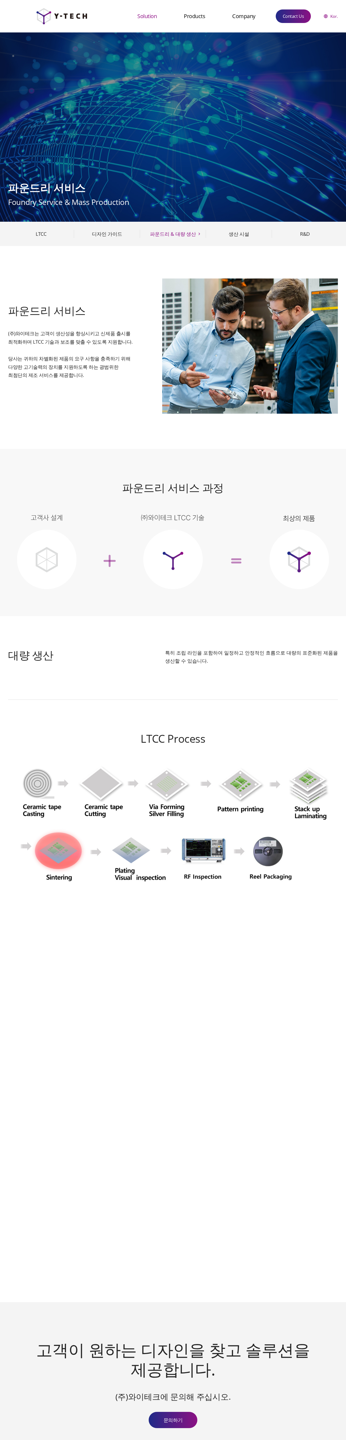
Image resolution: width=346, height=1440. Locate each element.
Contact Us (293, 16)
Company (243, 16)
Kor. (334, 16)
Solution (147, 16)
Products (194, 16)
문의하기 (173, 1420)
